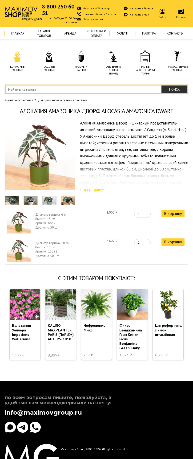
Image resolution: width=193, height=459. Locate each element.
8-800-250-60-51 (59, 9)
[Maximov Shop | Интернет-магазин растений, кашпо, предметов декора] (23, 14)
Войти (162, 17)
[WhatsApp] (35, 427)
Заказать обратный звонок (99, 14)
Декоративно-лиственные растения (62, 100)
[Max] (10, 427)
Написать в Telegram (142, 8)
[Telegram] (22, 427)
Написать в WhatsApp (96, 8)
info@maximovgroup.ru (43, 412)
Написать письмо (93, 19)
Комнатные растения (19, 100)
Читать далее (92, 190)
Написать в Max (139, 14)
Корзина (181, 17)
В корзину (173, 213)
